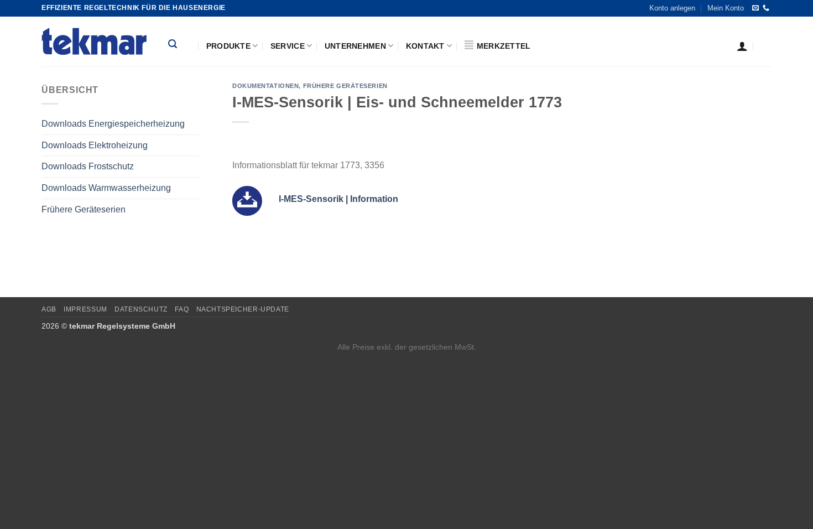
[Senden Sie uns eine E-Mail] (755, 8)
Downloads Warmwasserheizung (106, 188)
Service (287, 46)
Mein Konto (725, 8)
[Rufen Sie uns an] (766, 8)
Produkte (228, 46)
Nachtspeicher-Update (242, 309)
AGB (48, 309)
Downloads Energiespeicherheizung (113, 123)
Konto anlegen (672, 8)
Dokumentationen (265, 85)
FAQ (182, 309)
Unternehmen (355, 46)
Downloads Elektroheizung (94, 145)
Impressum (85, 309)
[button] (181, 45)
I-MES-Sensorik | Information (338, 199)
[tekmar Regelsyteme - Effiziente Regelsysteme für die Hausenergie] (96, 41)
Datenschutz (141, 309)
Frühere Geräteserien (83, 209)
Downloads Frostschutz (87, 166)
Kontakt (425, 46)
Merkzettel (505, 46)
